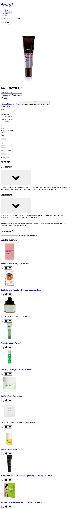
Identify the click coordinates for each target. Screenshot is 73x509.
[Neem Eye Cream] (9, 392)
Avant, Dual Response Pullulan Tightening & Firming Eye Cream (26, 476)
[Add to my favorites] (10, 268)
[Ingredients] (16, 205)
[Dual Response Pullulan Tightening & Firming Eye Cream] (9, 472)
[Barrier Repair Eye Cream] (9, 260)
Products (7, 13)
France (7, 121)
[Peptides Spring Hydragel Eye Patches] (9, 498)
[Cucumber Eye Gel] (9, 339)
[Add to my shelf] (6, 268)
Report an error (6, 106)
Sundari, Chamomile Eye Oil (12, 449)
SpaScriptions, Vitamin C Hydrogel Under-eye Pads (21, 290)
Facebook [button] (11, 104)
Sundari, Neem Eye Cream (11, 396)
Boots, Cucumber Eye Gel (11, 343)
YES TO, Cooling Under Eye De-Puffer (16, 370)
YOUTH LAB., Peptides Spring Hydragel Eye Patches (22, 502)
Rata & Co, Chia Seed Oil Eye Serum (15, 317)
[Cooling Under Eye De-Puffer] (9, 366)
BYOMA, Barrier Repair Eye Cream (15, 264)
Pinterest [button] (4, 104)
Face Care (4, 92)
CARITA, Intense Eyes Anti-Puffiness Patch (18, 423)
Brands (7, 15)
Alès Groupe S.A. (10, 116)
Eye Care (9, 92)
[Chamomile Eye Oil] (9, 445)
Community (8, 12)
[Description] (16, 177)
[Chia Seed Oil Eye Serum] (9, 313)
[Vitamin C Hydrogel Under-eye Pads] (9, 286)
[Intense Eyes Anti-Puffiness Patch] (9, 419)
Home (6, 10)
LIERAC (7, 25)
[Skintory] (7, 7)
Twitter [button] (18, 104)
